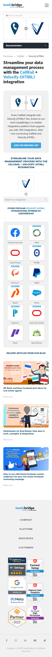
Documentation (14, 45)
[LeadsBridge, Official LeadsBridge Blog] (13, 5)
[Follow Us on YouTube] (35, 640)
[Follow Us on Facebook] (6, 640)
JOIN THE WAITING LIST (26, 145)
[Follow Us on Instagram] (16, 640)
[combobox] (26, 200)
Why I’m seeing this (15, 15)
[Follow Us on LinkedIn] (25, 640)
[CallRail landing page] (14, 28)
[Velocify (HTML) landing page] (38, 28)
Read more (8, 396)
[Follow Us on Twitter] (45, 640)
